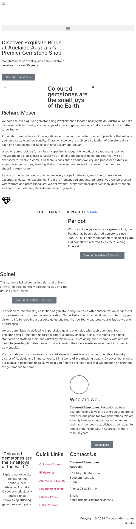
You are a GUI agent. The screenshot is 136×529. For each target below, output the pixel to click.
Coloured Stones (50, 464)
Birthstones (47, 472)
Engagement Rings (51, 489)
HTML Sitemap (49, 505)
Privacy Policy (48, 497)
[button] (68, 28)
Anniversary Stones (52, 480)
